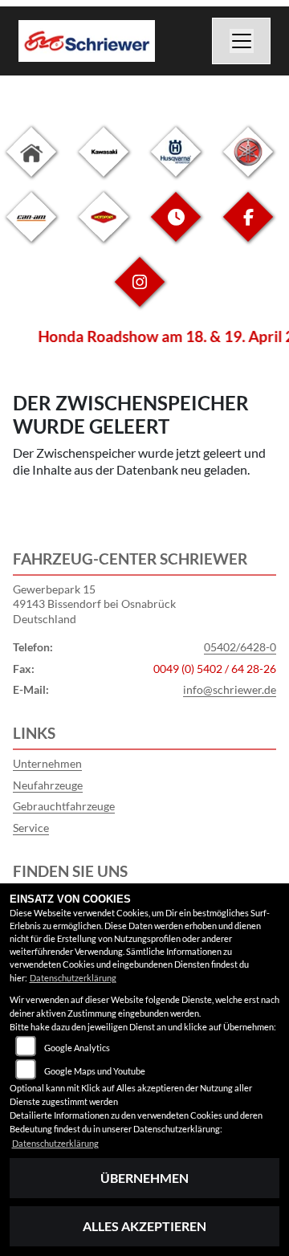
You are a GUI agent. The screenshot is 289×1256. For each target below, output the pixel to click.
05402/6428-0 (240, 647)
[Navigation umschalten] (241, 41)
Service (31, 827)
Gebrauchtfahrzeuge (64, 806)
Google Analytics (77, 1047)
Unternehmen (47, 763)
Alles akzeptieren (144, 1226)
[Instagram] (139, 294)
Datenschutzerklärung (73, 978)
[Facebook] (248, 229)
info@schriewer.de (229, 689)
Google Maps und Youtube (94, 1071)
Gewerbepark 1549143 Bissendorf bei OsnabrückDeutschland (94, 604)
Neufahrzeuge (48, 785)
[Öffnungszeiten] (175, 229)
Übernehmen (144, 1177)
